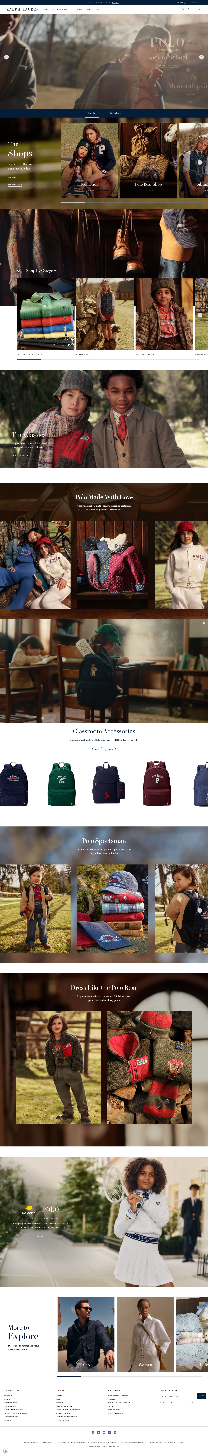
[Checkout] (200, 9)
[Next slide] (200, 162)
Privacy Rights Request (78, 1442)
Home (73, 9)
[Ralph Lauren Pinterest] (115, 1432)
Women (52, 9)
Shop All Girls (15, 185)
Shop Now (146, 94)
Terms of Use (47, 1442)
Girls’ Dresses (83, 354)
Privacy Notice (61, 1442)
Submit (201, 1396)
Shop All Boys (14, 177)
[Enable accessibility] (5, 1451)
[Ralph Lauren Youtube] (104, 1432)
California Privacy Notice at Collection (103, 1442)
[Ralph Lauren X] (109, 1432)
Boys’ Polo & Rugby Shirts (29, 354)
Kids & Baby (62, 9)
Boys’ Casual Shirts (145, 354)
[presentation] (89, 160)
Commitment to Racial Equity (66, 1416)
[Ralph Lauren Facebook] (98, 1432)
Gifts (79, 9)
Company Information (31, 1442)
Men (45, 9)
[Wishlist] (194, 9)
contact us (198, 1402)
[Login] (189, 9)
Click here (163, 1402)
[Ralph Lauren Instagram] (93, 1432)
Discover (89, 9)
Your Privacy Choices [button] (156, 1442)
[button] (182, 2)
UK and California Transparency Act (133, 1442)
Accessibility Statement (176, 1442)
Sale (97, 9)
